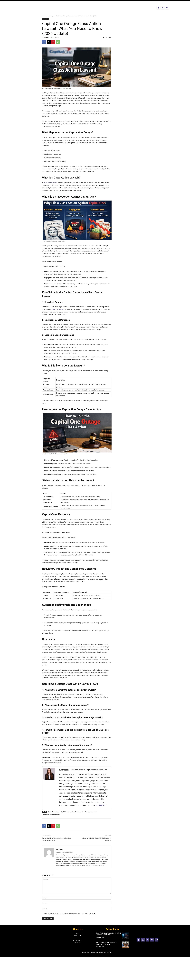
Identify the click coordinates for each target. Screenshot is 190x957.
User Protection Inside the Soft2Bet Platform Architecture (108, 934)
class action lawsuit (50, 183)
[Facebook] (158, 7)
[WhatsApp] (58, 42)
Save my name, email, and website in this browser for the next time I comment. (69, 914)
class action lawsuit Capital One (51, 814)
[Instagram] (143, 939)
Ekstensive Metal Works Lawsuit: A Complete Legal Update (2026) (56, 839)
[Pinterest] (53, 42)
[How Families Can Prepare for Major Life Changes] (125, 944)
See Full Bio (100, 805)
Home (44, 16)
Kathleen (46, 37)
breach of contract (58, 309)
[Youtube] (167, 7)
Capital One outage (53, 811)
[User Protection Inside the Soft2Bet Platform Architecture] (125, 935)
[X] (162, 7)
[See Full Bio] (106, 805)
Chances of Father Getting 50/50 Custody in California (96, 839)
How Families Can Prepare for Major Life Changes (106, 943)
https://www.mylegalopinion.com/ (65, 852)
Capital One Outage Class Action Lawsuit (72, 811)
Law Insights (51, 16)
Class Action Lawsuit (90, 811)
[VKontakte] (152, 939)
